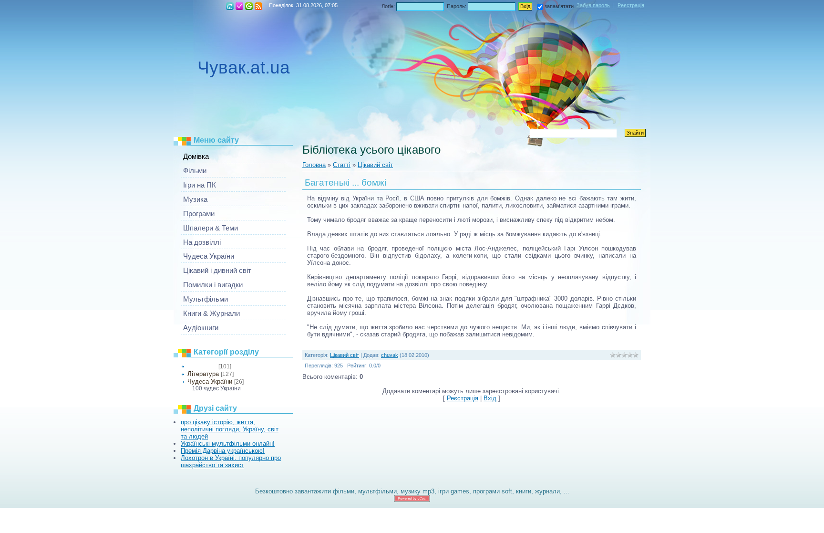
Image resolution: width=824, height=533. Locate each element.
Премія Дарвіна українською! (223, 450)
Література (203, 373)
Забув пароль (593, 5)
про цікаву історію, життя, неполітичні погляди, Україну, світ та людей (229, 429)
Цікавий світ (201, 366)
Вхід (249, 6)
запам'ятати (559, 6)
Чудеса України (209, 381)
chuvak (389, 355)
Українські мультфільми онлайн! (228, 443)
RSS (258, 6)
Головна (230, 6)
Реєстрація (239, 6)
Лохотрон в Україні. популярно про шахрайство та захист (231, 461)
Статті (341, 164)
